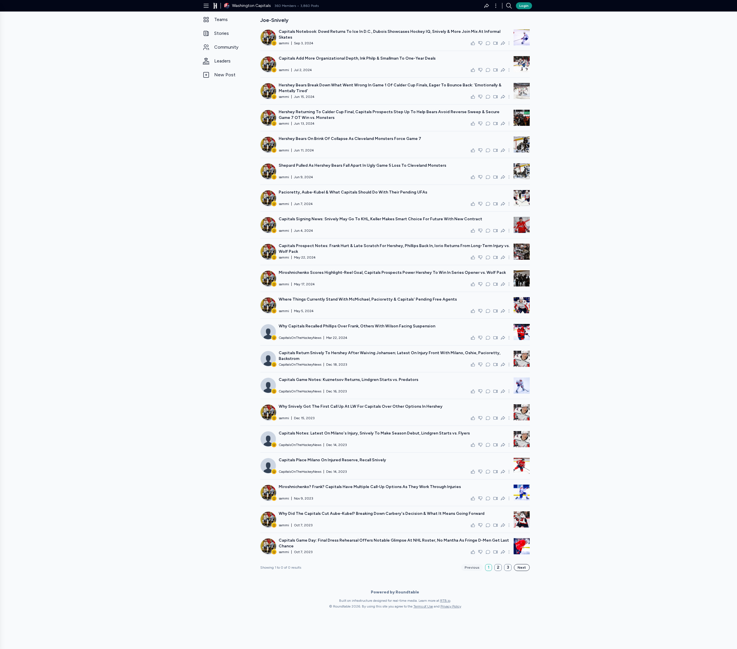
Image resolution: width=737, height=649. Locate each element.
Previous (472, 567)
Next (522, 567)
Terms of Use (423, 606)
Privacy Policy (450, 606)
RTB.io (445, 601)
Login (524, 6)
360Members (285, 6)
